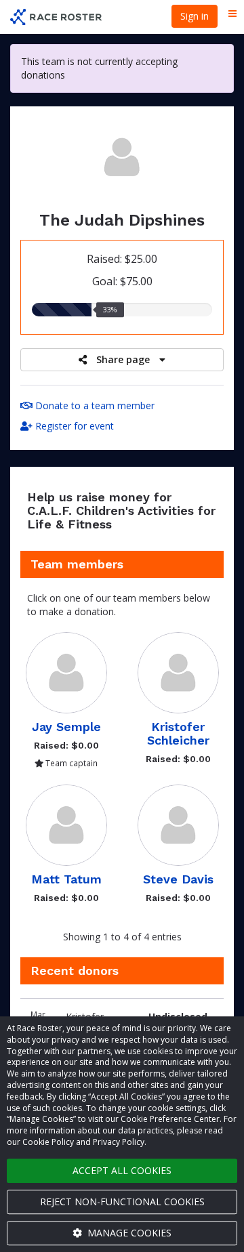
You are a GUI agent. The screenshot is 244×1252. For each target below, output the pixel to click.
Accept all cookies (122, 1170)
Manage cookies (128, 1232)
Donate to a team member (94, 405)
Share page (123, 359)
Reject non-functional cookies (122, 1201)
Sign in (194, 15)
